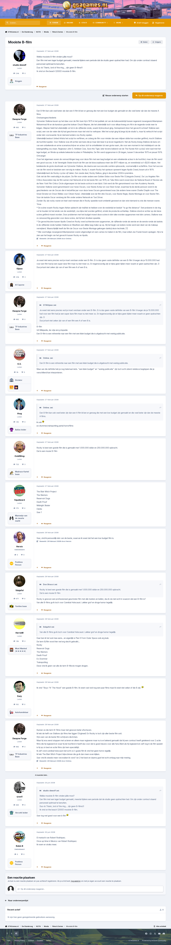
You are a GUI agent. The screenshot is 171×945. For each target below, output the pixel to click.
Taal (8, 941)
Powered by (154, 941)
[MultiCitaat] (37, 246)
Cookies (40, 941)
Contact (31, 941)
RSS (49, 941)
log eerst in (75, 881)
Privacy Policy (20, 941)
